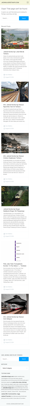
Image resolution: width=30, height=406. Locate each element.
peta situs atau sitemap (20, 382)
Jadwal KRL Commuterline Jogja (10, 394)
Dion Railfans (9, 74)
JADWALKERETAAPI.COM (10, 2)
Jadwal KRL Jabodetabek (19, 391)
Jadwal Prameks (6, 396)
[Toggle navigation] (28, 2)
